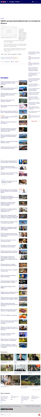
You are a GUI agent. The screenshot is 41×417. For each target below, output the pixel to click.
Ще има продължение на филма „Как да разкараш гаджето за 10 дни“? (9, 281)
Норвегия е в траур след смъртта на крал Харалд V (9, 122)
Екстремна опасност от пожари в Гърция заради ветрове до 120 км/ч (8, 265)
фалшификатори (14, 54)
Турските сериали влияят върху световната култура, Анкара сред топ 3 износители (9, 304)
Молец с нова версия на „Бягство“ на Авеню (34, 362)
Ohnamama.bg (2, 406)
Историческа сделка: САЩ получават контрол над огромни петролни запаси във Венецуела (9, 235)
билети (6, 54)
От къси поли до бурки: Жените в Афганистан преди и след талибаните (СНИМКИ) (34, 89)
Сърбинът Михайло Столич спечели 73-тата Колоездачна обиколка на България (9, 95)
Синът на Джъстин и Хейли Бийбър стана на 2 (15, 397)
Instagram (17, 61)
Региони (17, 1)
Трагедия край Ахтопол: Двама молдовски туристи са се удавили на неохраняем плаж (34, 53)
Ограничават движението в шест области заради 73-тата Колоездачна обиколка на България (34, 75)
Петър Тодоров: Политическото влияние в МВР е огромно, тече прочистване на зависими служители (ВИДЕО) (9, 258)
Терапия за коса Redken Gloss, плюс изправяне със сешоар (9, 182)
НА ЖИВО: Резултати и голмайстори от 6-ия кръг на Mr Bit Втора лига (35, 397)
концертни (19, 54)
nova (2, 402)
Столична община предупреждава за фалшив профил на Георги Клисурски (9, 161)
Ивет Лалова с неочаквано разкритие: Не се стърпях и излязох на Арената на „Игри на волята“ (34, 98)
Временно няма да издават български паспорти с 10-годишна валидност (9, 310)
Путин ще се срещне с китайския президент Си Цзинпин (8, 334)
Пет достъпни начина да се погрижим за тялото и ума (9, 270)
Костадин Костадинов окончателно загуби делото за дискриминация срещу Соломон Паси (8, 130)
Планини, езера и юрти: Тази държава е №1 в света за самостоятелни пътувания (9, 322)
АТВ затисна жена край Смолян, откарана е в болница (8, 100)
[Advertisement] (14, 69)
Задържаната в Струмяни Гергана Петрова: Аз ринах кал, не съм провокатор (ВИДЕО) (8, 204)
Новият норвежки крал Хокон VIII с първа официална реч (34, 112)
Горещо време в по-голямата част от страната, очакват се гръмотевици (9, 340)
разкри (2, 54)
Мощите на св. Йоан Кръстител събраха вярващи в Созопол (9, 142)
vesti (22, 402)
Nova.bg (17, 406)
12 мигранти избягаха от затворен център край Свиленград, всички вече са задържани (9, 346)
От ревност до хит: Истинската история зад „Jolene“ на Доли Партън (9, 173)
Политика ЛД (34, 406)
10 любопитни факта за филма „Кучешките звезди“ (6, 362)
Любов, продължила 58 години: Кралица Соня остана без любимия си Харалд (9, 168)
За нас (25, 405)
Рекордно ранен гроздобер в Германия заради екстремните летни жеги (9, 293)
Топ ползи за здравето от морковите (9, 315)
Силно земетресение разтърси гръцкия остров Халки (9, 106)
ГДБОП (9, 54)
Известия (39, 406)
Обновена (29, 56)
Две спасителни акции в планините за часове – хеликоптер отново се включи (9, 112)
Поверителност (29, 406)
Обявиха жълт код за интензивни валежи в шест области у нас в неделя (34, 58)
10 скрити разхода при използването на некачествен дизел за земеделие (29, 387)
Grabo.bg (6, 406)
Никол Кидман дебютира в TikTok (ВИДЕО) (8, 287)
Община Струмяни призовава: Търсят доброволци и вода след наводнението (34, 107)
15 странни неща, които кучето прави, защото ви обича (9, 117)
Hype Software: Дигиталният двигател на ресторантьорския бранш (9, 89)
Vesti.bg (14, 406)
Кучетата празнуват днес (5, 372)
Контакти (36, 405)
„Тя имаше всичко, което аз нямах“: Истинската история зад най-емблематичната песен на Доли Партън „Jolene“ (25, 398)
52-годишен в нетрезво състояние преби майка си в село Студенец (8, 246)
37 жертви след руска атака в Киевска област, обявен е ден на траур (9, 147)
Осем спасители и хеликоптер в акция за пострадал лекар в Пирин (9, 222)
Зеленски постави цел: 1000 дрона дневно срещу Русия (8, 276)
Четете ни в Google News (5, 411)
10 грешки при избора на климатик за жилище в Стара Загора (20, 372)
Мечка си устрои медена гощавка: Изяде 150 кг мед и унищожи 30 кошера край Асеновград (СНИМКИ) (34, 80)
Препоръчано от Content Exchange (35, 389)
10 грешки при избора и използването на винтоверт (34, 372)
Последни (11, 1)
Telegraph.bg (19, 406)
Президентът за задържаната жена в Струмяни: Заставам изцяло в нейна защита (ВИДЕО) (9, 228)
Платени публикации (32, 405)
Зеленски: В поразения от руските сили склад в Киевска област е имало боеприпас (9, 83)
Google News (8, 61)
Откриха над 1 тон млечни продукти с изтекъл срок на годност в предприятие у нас (9, 210)
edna (12, 399)
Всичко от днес (34, 121)
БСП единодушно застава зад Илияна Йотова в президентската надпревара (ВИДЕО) (9, 191)
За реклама (27, 405)
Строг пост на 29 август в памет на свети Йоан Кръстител (8, 240)
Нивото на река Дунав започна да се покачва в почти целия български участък (9, 136)
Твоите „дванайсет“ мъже (5, 386)
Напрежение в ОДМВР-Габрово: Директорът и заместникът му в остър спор (33, 64)
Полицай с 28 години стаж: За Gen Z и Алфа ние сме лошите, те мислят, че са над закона (9, 328)
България (4, 78)
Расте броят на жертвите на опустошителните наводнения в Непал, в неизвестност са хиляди (9, 197)
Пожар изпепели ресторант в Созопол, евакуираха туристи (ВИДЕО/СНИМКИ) (9, 298)
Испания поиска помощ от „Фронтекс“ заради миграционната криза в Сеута (9, 252)
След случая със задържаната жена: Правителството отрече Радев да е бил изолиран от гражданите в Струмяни (9, 216)
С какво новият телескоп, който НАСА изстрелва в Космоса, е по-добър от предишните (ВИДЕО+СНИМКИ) (4, 398)
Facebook (13, 61)
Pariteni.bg (8, 406)
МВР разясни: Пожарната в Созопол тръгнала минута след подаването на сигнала (33, 85)
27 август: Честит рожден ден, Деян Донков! (20, 362)
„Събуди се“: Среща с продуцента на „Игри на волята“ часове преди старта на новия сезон (34, 93)
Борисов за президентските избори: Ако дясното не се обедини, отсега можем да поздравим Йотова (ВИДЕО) (33, 69)
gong (32, 400)
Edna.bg (11, 406)
